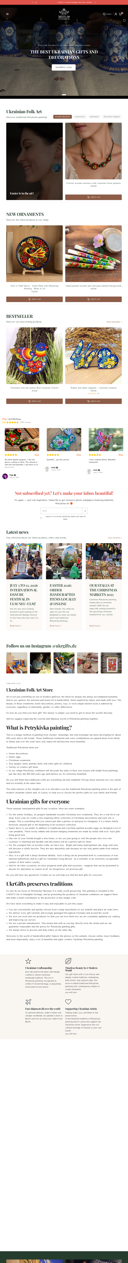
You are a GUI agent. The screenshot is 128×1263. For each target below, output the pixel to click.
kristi (53, 468)
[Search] (104, 14)
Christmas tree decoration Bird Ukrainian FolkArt (34, 388)
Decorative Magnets (112, 117)
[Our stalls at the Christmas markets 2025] (104, 561)
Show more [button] (9, 467)
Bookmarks (94, 117)
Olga (11, 475)
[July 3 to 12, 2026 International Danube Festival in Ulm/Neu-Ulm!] (24, 561)
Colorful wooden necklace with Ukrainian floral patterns (93, 183)
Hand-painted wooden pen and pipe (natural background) (93, 286)
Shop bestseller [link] (113, 322)
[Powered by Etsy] (36, 454)
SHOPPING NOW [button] (64, 67)
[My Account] (116, 14)
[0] (120, 14)
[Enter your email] (85, 511)
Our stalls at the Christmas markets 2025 (103, 590)
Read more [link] (15, 626)
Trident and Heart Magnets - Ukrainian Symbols (93, 388)
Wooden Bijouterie (62, 117)
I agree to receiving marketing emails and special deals (65, 518)
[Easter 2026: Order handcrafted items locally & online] (64, 561)
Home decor (80, 117)
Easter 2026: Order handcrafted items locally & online (63, 594)
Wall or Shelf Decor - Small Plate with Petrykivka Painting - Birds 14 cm (34, 287)
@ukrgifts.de (64, 646)
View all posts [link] (114, 538)
